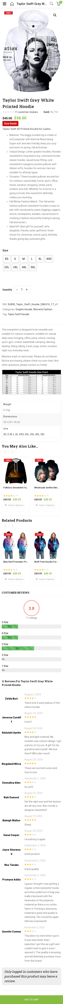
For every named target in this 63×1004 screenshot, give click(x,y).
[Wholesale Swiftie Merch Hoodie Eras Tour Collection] (47, 460)
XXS (21, 434)
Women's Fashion (42, 309)
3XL (32, 434)
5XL (42, 434)
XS (4, 434)
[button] (55, 15)
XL (16, 434)
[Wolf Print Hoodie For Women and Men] (47, 534)
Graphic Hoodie (24, 309)
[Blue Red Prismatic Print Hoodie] (16, 534)
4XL (37, 434)
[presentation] (4, 451)
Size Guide (10, 123)
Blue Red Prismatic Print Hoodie (20, 561)
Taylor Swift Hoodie (18, 314)
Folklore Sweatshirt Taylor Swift (19, 487)
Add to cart (31, 999)
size (5, 250)
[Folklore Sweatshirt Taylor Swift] (16, 460)
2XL (27, 434)
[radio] (6, 258)
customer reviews (26, 112)
